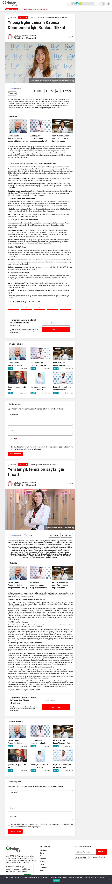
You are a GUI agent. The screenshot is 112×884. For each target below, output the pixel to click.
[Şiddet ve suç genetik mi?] (17, 382)
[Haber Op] (10, 4)
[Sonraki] (96, 3)
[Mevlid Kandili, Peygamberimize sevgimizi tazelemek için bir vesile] (18, 130)
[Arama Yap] (108, 4)
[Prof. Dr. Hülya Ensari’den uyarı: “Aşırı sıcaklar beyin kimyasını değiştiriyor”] (62, 130)
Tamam (56, 881)
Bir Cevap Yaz (15, 404)
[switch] (102, 4)
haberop (17, 35)
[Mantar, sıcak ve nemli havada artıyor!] (40, 382)
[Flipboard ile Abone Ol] (12, 93)
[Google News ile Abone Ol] (15, 88)
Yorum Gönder (15, 454)
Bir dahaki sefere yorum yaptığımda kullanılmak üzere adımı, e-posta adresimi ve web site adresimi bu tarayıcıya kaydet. (42, 448)
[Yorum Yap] (47, 91)
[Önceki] (69, 3)
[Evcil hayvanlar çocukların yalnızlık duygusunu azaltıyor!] (40, 130)
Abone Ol (56, 329)
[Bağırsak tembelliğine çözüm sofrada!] (63, 382)
